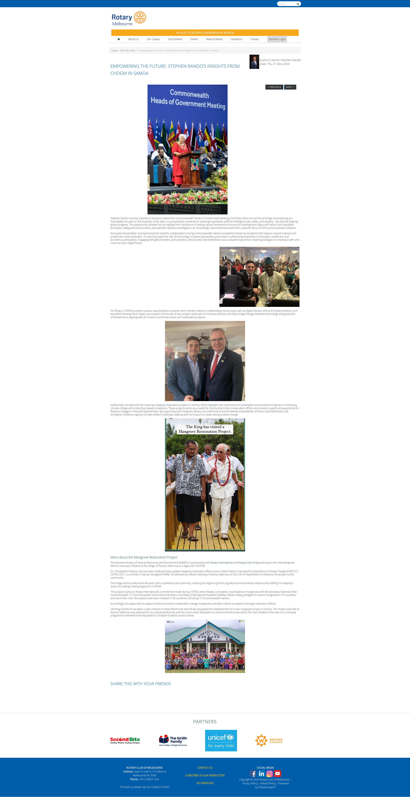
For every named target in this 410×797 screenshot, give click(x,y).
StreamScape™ (267, 787)
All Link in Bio (128, 50)
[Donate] (400, 783)
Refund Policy (268, 783)
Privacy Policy (250, 783)
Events (194, 39)
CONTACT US (205, 767)
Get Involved (175, 39)
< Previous (274, 87)
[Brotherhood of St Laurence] (221, 740)
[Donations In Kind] (269, 740)
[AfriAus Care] (125, 740)
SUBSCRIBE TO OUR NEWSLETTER (205, 775)
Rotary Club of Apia (249, 562)
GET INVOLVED (204, 783)
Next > (290, 87)
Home (114, 50)
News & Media (214, 39)
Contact (254, 39)
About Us (133, 39)
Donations (236, 39)
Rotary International (222, 562)
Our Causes (153, 39)
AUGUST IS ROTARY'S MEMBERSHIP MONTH (205, 33)
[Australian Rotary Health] (173, 740)
